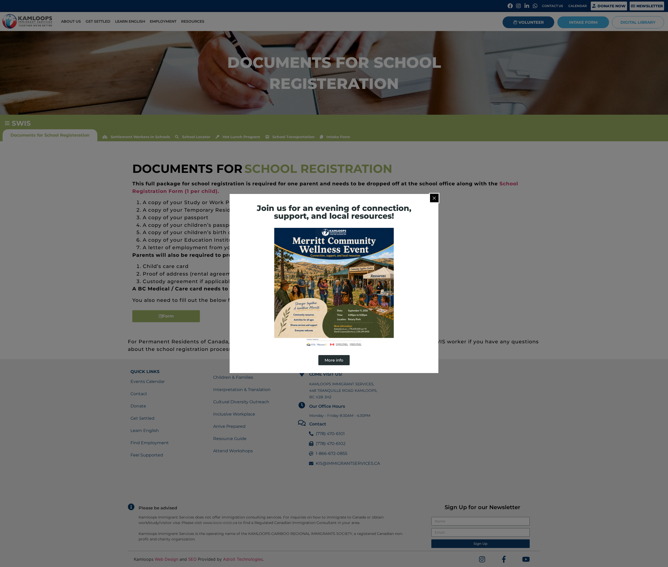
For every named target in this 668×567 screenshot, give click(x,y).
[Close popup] (434, 198)
